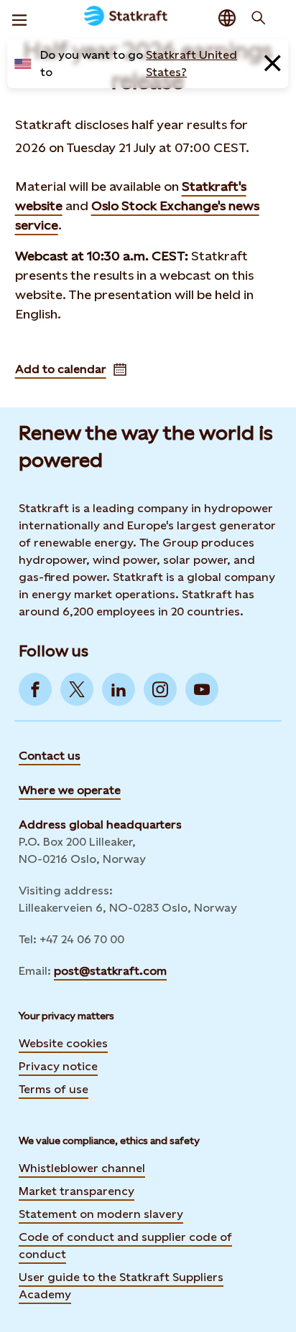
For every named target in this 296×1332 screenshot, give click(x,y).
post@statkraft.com (110, 971)
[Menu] (19, 18)
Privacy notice (58, 1066)
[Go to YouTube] (201, 689)
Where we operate (70, 790)
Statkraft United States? (191, 63)
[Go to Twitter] (76, 689)
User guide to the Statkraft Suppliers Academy (121, 1285)
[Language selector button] (227, 18)
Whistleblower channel (82, 1168)
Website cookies (63, 1043)
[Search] (258, 18)
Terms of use (53, 1089)
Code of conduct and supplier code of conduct (125, 1245)
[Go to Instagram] (160, 689)
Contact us (49, 755)
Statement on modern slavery (101, 1214)
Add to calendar (60, 369)
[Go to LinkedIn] (118, 689)
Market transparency (76, 1191)
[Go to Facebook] (35, 689)
